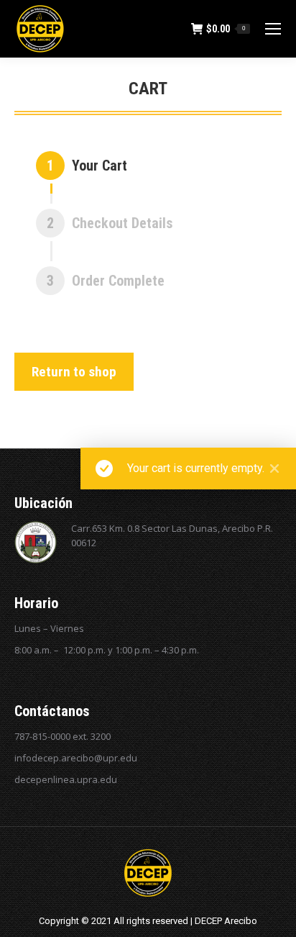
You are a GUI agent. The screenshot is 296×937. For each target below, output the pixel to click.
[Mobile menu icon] (273, 28)
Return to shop (74, 371)
